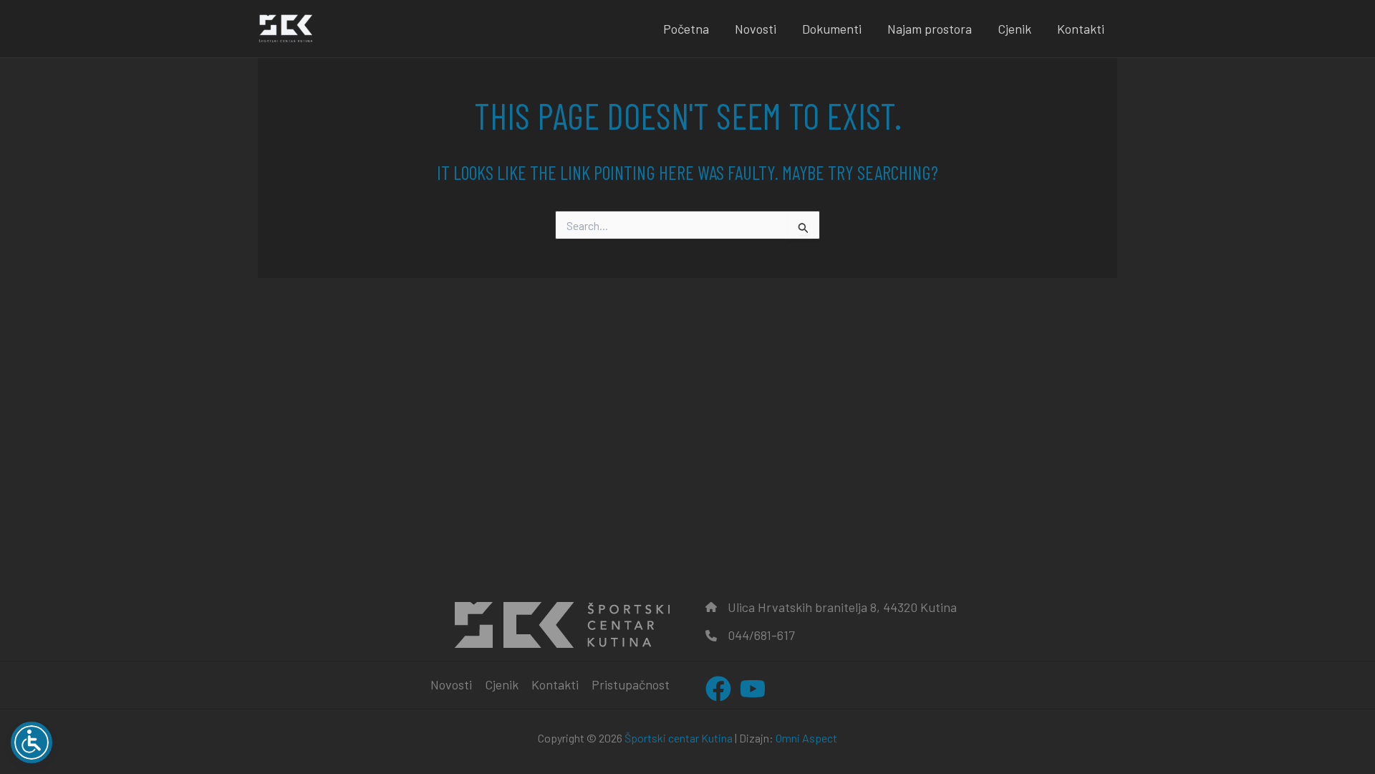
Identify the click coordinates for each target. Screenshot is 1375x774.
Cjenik (1014, 29)
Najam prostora (929, 29)
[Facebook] (718, 689)
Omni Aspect (806, 738)
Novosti (755, 29)
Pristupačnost (631, 684)
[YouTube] (753, 689)
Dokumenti (832, 29)
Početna (686, 29)
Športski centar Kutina (678, 738)
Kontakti (1080, 29)
